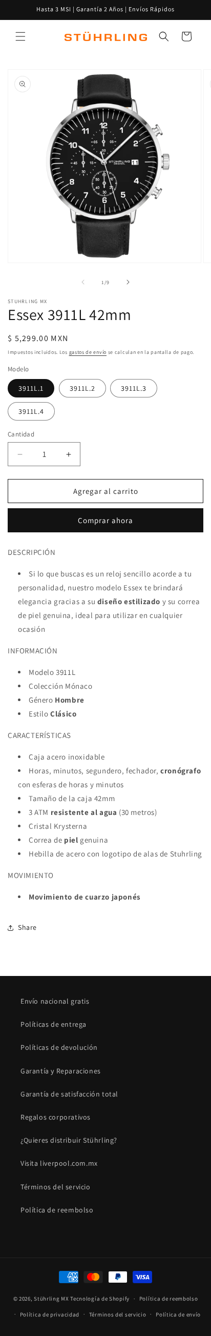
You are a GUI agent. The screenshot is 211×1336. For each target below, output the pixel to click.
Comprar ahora (105, 520)
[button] (20, 36)
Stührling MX (51, 1298)
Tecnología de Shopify (100, 1298)
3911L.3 (133, 388)
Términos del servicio (55, 1186)
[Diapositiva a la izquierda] (83, 282)
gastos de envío (88, 352)
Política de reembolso (57, 1209)
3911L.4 (31, 411)
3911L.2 (82, 388)
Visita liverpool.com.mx (59, 1163)
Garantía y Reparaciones (60, 1070)
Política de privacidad (49, 1314)
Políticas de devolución (59, 1047)
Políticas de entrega (53, 1024)
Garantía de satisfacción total (69, 1094)
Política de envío (178, 1314)
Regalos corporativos (55, 1117)
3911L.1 (31, 388)
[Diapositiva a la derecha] (128, 282)
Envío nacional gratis (55, 1001)
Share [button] (27, 927)
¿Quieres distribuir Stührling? (68, 1140)
